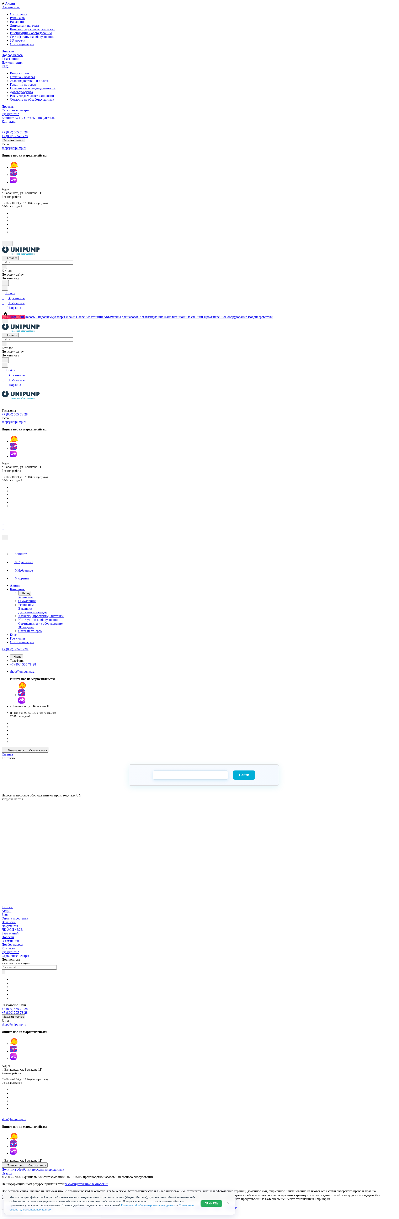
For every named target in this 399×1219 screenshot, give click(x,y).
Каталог (7, 907)
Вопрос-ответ (19, 73)
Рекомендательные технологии (32, 95)
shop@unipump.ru (14, 148)
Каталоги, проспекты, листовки (32, 29)
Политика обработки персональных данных (33, 1169)
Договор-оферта (21, 92)
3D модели (17, 40)
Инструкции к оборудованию (31, 33)
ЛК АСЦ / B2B (12, 929)
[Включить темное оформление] (7, 243)
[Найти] (5, 283)
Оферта (7, 1173)
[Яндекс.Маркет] (14, 167)
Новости (8, 937)
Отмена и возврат (22, 77)
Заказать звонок (13, 140)
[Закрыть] (5, 537)
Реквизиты (17, 18)
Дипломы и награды (24, 25)
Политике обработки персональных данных (148, 1205)
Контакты (9, 948)
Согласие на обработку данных (32, 99)
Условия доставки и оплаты (29, 81)
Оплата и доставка (15, 918)
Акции (6, 911)
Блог (5, 914)
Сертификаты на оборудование (32, 36)
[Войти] (3, 518)
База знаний (10, 933)
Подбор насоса (12, 944)
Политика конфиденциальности (32, 88)
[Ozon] (13, 174)
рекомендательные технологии (86, 1184)
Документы (10, 926)
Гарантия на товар (23, 84)
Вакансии (17, 21)
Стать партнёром (22, 44)
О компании (18, 14)
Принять (211, 1203)
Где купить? (10, 952)
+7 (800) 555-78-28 (15, 132)
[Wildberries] (13, 182)
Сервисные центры (15, 956)
